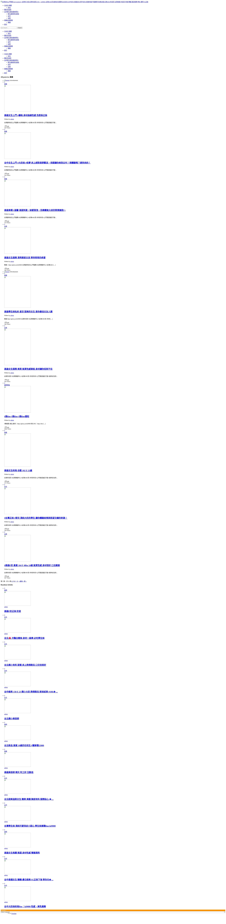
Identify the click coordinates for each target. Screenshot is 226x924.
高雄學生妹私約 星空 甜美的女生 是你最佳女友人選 (28, 311)
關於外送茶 (7, 9)
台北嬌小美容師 (11, 718)
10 (17, 581)
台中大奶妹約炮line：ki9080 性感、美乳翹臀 (25, 906)
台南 (9, 18)
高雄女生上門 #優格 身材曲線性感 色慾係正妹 (25, 115)
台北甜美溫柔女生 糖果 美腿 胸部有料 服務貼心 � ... (28, 799)
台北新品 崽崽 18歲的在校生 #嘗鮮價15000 (24, 745)
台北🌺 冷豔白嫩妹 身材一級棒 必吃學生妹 (24, 638)
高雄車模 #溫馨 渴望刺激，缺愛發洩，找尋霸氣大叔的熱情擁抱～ (35, 210)
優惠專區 (7, 385)
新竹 (5, 24)
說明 (5, 590)
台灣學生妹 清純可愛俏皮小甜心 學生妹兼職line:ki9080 (30, 826)
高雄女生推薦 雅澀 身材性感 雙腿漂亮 (22, 853)
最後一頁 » (23, 581)
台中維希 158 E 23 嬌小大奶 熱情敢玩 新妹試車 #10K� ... (31, 692)
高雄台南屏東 (8, 20)
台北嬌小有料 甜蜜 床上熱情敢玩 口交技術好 (25, 665)
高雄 (9, 22)
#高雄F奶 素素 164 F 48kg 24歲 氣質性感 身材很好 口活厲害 (32, 565)
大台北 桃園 (8, 5)
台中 (9, 16)
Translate (13, 913)
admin (12, 119)
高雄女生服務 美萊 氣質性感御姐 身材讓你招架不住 (28, 369)
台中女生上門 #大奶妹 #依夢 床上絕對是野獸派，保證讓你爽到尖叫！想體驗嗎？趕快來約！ (47, 163)
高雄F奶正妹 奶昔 (12, 611)
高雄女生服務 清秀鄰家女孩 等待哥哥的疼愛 (25, 257)
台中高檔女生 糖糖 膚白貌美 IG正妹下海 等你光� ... (28, 879)
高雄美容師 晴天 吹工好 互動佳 (18, 772)
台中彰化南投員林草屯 (11, 12)
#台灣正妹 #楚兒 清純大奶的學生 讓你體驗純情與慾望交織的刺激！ (35, 518)
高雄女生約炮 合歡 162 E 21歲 (18, 470)
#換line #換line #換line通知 (16, 416)
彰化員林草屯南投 (13, 14)
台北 (9, 7)
